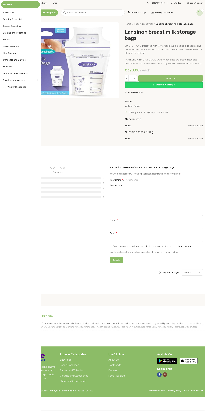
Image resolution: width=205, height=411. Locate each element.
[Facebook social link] (159, 374)
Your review (117, 185)
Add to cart (170, 78)
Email (113, 233)
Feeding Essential (143, 23)
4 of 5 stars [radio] (134, 180)
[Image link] (167, 360)
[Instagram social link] (165, 374)
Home (128, 23)
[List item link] (83, 360)
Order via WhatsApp (165, 84)
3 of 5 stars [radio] (132, 180)
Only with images (170, 272)
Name (114, 220)
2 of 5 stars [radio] (130, 180)
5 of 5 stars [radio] (137, 180)
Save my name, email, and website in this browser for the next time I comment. (154, 246)
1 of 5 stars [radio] (127, 180)
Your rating (116, 180)
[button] (164, 85)
